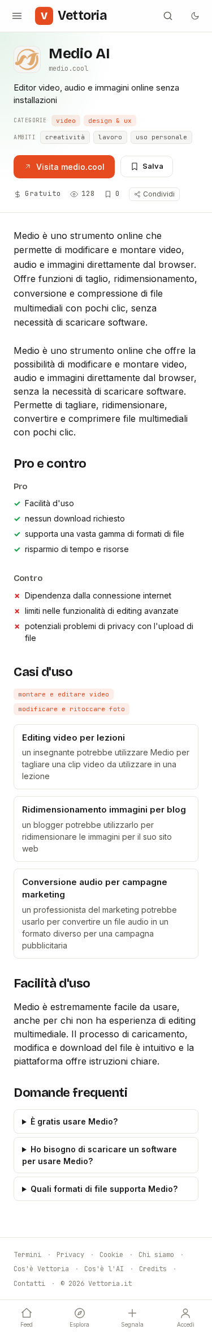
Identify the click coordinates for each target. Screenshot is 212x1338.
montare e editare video (63, 694)
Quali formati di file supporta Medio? (104, 1189)
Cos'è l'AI (104, 1268)
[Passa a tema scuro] (195, 15)
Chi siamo (156, 1254)
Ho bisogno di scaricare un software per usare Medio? (99, 1155)
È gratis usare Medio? (74, 1121)
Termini (27, 1254)
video (66, 121)
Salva (152, 165)
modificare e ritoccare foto (71, 709)
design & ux (110, 121)
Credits (153, 1268)
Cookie (111, 1254)
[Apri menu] (17, 15)
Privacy (70, 1254)
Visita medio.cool (70, 167)
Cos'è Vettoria (41, 1268)
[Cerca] (167, 15)
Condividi (159, 194)
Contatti (29, 1283)
